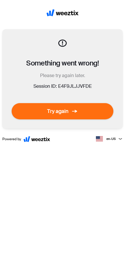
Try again (58, 111)
